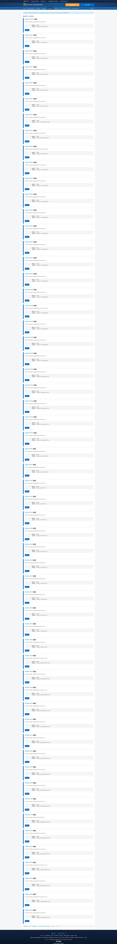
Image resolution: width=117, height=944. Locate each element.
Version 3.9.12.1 (29, 417)
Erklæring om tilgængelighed (35, 937)
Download (72, 5)
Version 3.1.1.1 (29, 814)
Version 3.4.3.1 (29, 703)
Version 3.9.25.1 (29, 210)
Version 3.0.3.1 (29, 830)
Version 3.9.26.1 (29, 194)
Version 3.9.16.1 (29, 353)
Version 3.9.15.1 (29, 369)
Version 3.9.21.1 (29, 273)
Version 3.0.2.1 (29, 846)
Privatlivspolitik (45, 937)
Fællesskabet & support (53, 1)
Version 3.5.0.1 (29, 639)
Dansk (92, 8)
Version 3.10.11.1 (29, 19)
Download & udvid (34, 1)
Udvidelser (44, 8)
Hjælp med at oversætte (69, 937)
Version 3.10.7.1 (29, 67)
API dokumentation (75, 8)
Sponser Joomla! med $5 (59, 937)
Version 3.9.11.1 (29, 433)
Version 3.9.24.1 (29, 226)
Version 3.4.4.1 (29, 671)
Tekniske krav (57, 8)
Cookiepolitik (51, 937)
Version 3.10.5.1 (29, 98)
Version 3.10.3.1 (29, 130)
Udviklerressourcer (64, 1)
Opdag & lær (43, 1)
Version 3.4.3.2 (29, 687)
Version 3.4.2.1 (29, 719)
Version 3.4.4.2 (29, 655)
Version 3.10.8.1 (29, 51)
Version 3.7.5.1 (29, 480)
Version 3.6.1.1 (29, 592)
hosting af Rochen (58, 943)
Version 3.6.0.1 (29, 608)
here (65, 12)
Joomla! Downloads (34, 4)
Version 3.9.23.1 (29, 242)
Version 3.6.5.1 (29, 528)
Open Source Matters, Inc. (56, 939)
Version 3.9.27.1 (29, 178)
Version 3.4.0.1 (29, 751)
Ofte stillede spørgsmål (65, 8)
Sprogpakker (50, 8)
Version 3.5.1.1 (29, 623)
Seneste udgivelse (30, 8)
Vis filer (27, 30)
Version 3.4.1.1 (29, 735)
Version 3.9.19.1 (29, 321)
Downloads (38, 8)
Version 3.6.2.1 (29, 576)
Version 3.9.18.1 (29, 337)
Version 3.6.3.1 (29, 560)
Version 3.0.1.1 (29, 878)
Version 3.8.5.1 (29, 448)
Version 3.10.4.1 (29, 114)
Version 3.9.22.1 (29, 258)
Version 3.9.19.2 (29, 305)
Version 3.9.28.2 (29, 146)
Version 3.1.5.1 (29, 798)
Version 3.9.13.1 (29, 401)
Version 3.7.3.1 (29, 512)
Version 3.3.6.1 (29, 767)
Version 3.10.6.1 (29, 83)
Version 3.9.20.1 (29, 289)
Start (86, 5)
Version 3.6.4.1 (29, 544)
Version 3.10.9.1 (29, 35)
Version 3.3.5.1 (29, 783)
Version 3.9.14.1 (29, 385)
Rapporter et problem (79, 937)
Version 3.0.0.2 (29, 894)
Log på (85, 937)
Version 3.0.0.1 (29, 910)
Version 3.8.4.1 (29, 464)
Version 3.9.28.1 (29, 162)
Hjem (25, 8)
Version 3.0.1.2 (29, 862)
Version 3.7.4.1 (29, 496)
